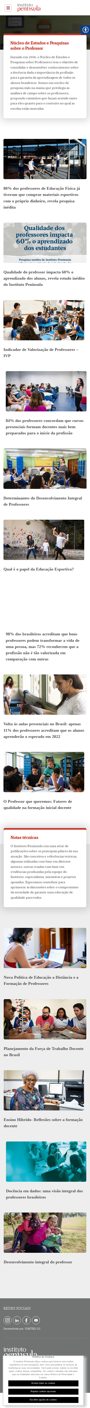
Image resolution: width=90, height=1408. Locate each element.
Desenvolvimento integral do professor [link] (38, 1262)
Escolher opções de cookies (43, 1400)
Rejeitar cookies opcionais (43, 1391)
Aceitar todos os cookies (43, 1383)
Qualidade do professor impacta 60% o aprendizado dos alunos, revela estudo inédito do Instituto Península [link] (44, 278)
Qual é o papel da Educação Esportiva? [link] (38, 569)
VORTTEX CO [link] (32, 1328)
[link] (8, 8)
